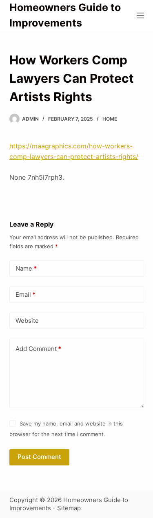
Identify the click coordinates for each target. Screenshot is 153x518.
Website (27, 320)
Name (26, 268)
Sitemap (69, 508)
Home (109, 119)
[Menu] (140, 15)
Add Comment (38, 349)
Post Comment (39, 457)
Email (25, 294)
